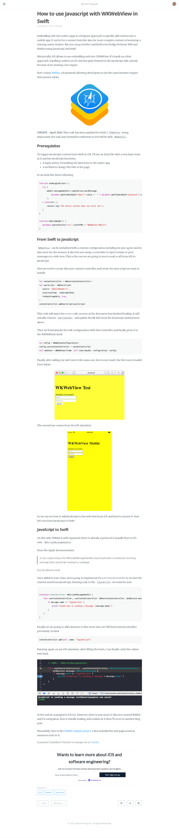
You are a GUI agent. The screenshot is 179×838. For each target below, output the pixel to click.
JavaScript (60, 792)
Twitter (95, 742)
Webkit (56, 72)
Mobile (59, 26)
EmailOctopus (95, 780)
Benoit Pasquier (89, 3)
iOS (40, 792)
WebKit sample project (77, 731)
